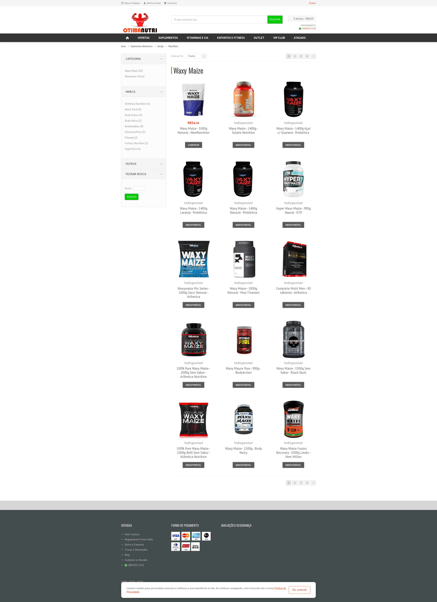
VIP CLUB (279, 38)
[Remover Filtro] (134, 76)
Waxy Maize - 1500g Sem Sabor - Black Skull (293, 370)
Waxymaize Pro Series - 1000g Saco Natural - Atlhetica (193, 292)
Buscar (275, 19)
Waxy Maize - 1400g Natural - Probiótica (243, 210)
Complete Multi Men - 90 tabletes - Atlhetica (293, 290)
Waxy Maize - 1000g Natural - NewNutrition (193, 130)
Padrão (191, 56)
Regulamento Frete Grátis (139, 539)
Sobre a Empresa (134, 544)
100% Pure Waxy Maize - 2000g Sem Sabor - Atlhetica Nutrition (193, 372)
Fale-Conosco (132, 534)
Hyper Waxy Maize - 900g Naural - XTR (293, 210)
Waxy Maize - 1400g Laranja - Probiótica (193, 210)
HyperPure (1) (133, 148)
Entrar (312, 3)
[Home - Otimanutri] (127, 37)
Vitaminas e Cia (197, 38)
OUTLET (259, 38)
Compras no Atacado (136, 560)
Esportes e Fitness (231, 38)
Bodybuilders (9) (134, 126)
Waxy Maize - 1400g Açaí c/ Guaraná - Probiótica (293, 130)
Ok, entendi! (299, 589)
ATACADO (300, 38)
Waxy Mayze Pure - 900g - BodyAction (243, 370)
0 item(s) (303, 18)
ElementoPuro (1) (135, 132)
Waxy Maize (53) (134, 70)
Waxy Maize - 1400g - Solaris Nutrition (243, 130)
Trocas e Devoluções (136, 549)
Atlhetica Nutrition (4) (137, 103)
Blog (127, 554)
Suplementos (168, 38)
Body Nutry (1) (133, 120)
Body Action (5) (133, 115)
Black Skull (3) (133, 109)
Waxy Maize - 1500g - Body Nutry (243, 450)
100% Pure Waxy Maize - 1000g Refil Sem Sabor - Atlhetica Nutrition (193, 452)
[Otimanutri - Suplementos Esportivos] (140, 22)
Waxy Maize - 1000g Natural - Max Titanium (243, 290)
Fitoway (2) (131, 137)
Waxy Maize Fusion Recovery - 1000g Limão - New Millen (293, 452)
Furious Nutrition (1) (136, 143)
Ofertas (144, 38)
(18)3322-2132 (308, 28)
